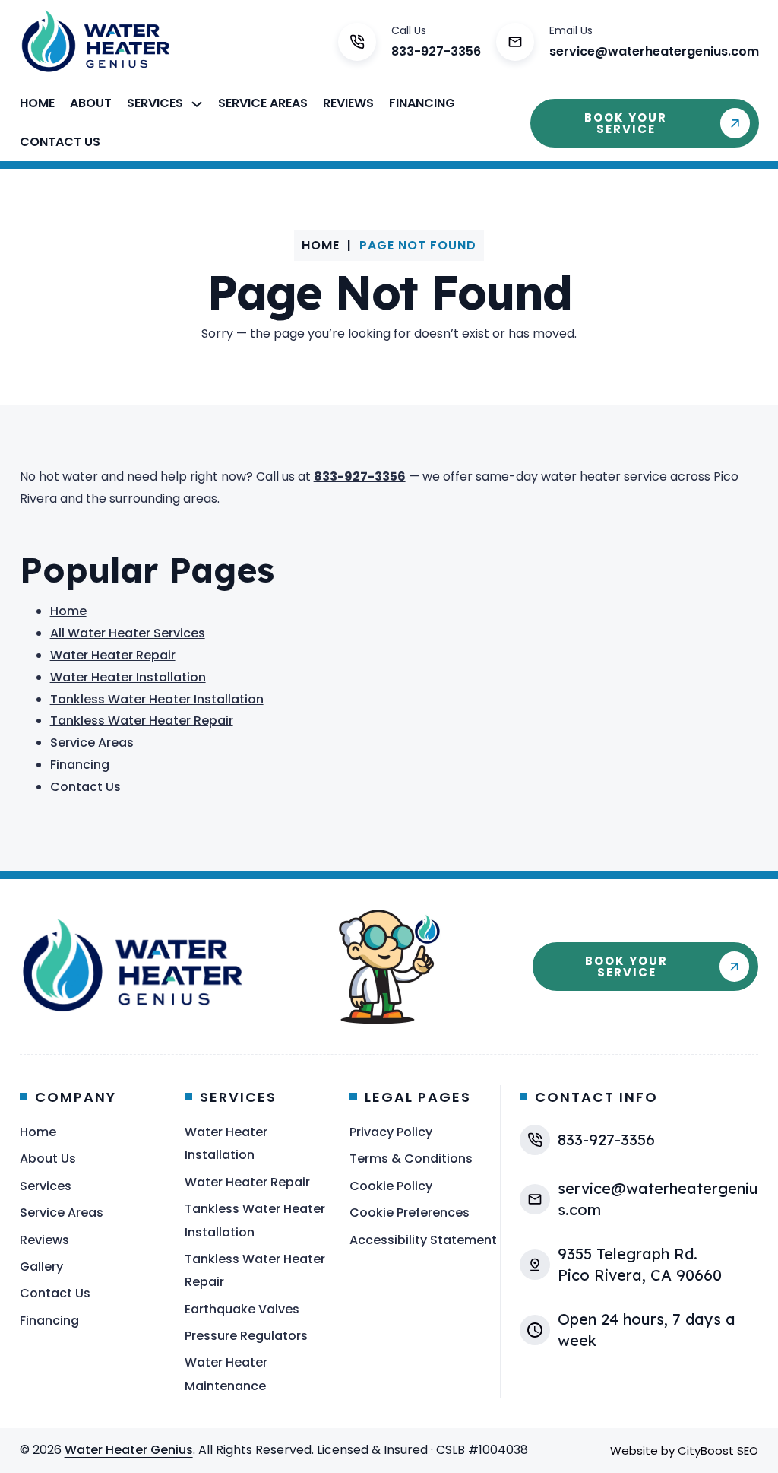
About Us (48, 1158)
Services (155, 103)
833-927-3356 (436, 51)
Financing (422, 103)
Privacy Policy (390, 1132)
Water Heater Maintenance (226, 1374)
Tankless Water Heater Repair (141, 720)
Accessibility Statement (423, 1240)
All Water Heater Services (127, 633)
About (91, 103)
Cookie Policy (390, 1186)
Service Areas (263, 103)
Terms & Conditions (411, 1158)
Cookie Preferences (409, 1212)
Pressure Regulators (246, 1335)
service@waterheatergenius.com (654, 51)
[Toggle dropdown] (197, 104)
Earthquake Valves (242, 1309)
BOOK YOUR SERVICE (625, 123)
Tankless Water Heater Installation (157, 699)
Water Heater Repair (113, 655)
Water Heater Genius (129, 1450)
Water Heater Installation (128, 677)
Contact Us (60, 142)
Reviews (348, 103)
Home (37, 103)
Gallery (41, 1266)
